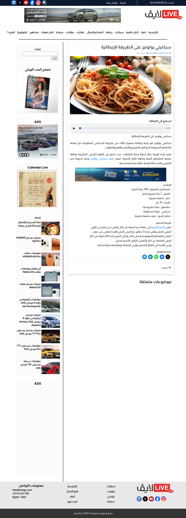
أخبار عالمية (132, 32)
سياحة (59, 32)
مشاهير (34, 32)
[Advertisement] (37, 430)
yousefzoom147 (163, 53)
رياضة (109, 32)
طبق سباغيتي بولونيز (102, 158)
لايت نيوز (72, 501)
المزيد (11, 32)
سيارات (119, 32)
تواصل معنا (112, 3)
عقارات (80, 32)
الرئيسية (153, 32)
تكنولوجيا (22, 32)
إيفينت (111, 491)
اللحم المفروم (158, 227)
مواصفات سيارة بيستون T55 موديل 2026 (30, 365)
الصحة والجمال (95, 32)
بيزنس (111, 496)
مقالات (70, 32)
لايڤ (143, 32)
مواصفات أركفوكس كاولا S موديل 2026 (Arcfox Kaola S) (30, 303)
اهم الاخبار (72, 491)
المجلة (123, 3)
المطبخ (151, 53)
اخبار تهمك (47, 32)
